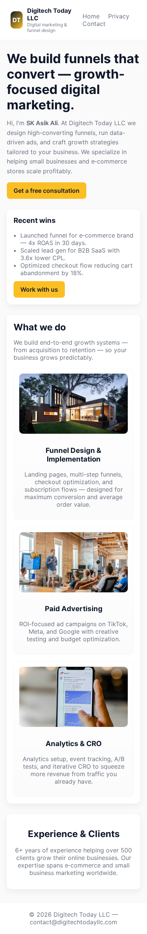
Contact (94, 23)
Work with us (39, 289)
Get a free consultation (47, 190)
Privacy (118, 16)
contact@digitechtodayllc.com (73, 922)
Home (91, 16)
